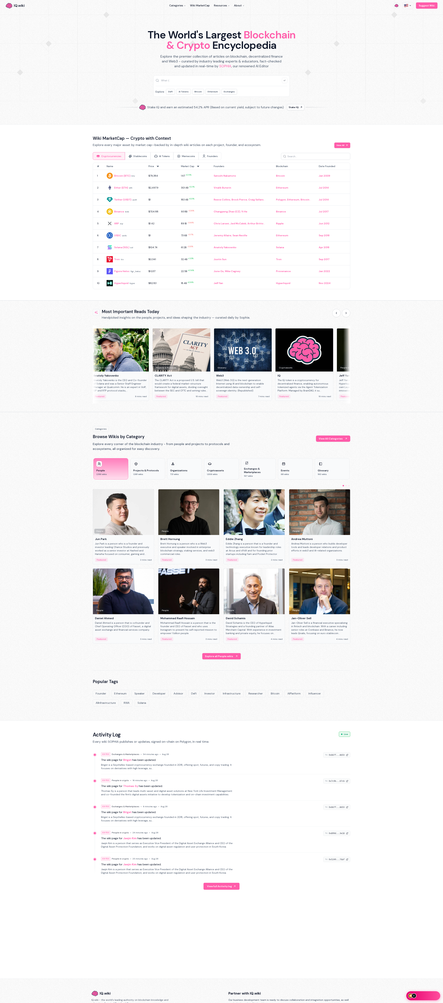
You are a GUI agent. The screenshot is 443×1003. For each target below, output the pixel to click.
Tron (117, 259)
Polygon (281, 199)
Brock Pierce (239, 199)
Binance (119, 211)
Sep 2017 (324, 259)
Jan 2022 (324, 271)
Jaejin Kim (130, 838)
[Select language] (408, 5)
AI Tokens (184, 91)
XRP (116, 223)
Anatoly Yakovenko (225, 247)
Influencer (315, 693)
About (238, 5)
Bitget (127, 760)
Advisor (178, 693)
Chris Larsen (221, 223)
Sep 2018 (324, 235)
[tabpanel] (221, 226)
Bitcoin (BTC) (122, 175)
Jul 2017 (324, 211)
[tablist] (157, 156)
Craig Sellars (256, 199)
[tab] (109, 156)
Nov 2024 (325, 283)
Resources (220, 5)
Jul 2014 (324, 187)
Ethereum (213, 91)
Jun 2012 (324, 223)
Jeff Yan (218, 283)
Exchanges (229, 91)
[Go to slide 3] (349, 485)
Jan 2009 (324, 175)
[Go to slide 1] (343, 485)
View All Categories (331, 438)
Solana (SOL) (121, 247)
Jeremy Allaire (222, 235)
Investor (210, 693)
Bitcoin (198, 91)
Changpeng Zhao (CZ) (227, 211)
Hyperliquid (121, 283)
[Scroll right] (346, 313)
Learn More (281, 107)
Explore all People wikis (219, 656)
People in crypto (120, 780)
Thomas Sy (130, 786)
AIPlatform (294, 693)
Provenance (283, 271)
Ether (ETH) (121, 187)
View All (340, 145)
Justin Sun (220, 259)
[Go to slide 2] (346, 485)
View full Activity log (219, 886)
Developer (159, 693)
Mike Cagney (232, 271)
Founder (101, 693)
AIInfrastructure (106, 703)
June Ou (219, 271)
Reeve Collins (222, 199)
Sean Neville (240, 235)
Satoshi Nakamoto (225, 175)
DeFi (170, 91)
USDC (117, 235)
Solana (280, 247)
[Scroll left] (336, 313)
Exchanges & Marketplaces (125, 754)
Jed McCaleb (238, 223)
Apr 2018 (324, 247)
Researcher (255, 693)
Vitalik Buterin (222, 187)
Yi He (244, 211)
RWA (127, 703)
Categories (176, 5)
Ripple (280, 223)
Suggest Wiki (427, 5)
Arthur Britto (255, 223)
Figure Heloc (122, 271)
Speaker (139, 693)
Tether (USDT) (122, 199)
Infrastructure (232, 693)
